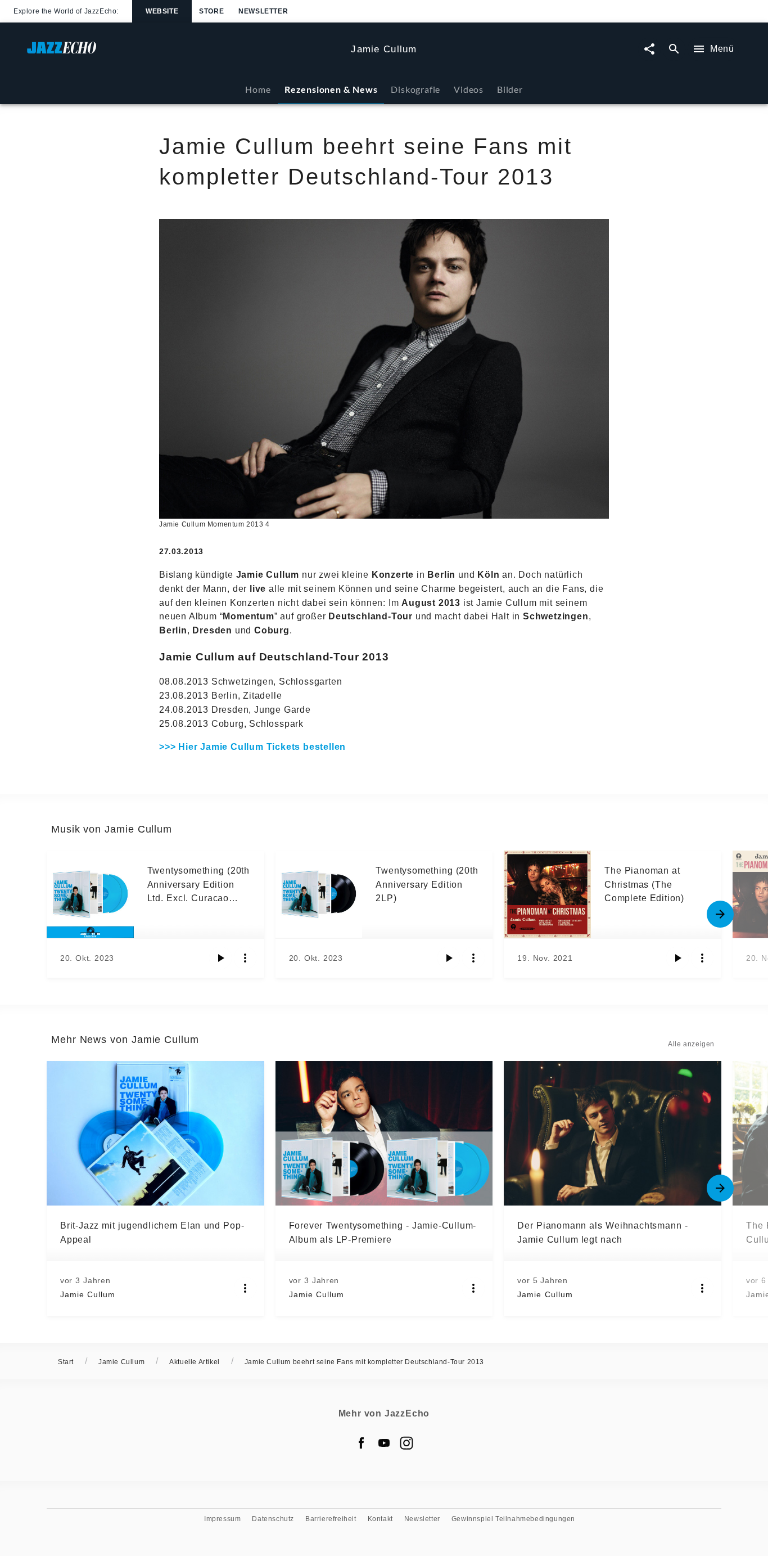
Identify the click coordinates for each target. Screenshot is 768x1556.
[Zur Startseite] (184, 53)
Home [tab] (257, 89)
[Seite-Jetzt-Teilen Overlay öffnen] (649, 49)
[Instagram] (406, 1443)
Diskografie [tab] (415, 89)
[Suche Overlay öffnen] (674, 49)
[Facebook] (361, 1443)
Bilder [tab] (510, 89)
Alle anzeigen (691, 1044)
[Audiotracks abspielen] (220, 958)
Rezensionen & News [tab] (330, 89)
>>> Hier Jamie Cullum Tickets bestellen (252, 747)
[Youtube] (384, 1443)
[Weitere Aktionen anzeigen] (245, 958)
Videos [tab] (469, 89)
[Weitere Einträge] (720, 914)
